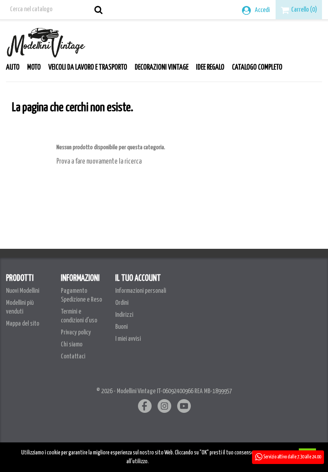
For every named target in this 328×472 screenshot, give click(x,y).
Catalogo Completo (257, 67)
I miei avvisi (128, 339)
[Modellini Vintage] (46, 40)
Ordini (121, 303)
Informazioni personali (140, 291)
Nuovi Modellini (22, 291)
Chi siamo (71, 344)
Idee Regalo (210, 67)
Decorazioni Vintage (161, 67)
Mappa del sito (22, 323)
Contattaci (73, 356)
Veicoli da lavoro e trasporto (87, 67)
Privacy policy (76, 332)
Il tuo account (138, 278)
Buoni (121, 327)
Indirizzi (124, 315)
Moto (34, 67)
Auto (13, 67)
